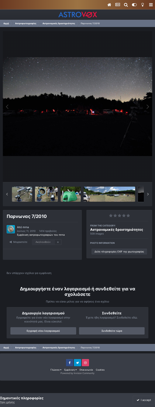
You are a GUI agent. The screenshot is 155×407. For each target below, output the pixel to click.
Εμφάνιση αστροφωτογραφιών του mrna (41, 234)
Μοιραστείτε (19, 241)
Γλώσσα (55, 369)
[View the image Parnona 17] (46, 194)
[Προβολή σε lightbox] (77, 106)
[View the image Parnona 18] (22, 194)
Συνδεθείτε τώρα (112, 330)
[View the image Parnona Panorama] (109, 194)
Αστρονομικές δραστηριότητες (116, 230)
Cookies (100, 369)
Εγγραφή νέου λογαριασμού (43, 330)
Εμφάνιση (69, 369)
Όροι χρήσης (7, 402)
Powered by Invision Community (77, 373)
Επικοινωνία (86, 369)
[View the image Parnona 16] (71, 194)
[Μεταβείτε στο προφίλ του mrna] (11, 229)
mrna (26, 227)
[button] (7, 194)
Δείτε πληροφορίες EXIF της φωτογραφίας (119, 251)
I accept (145, 400)
